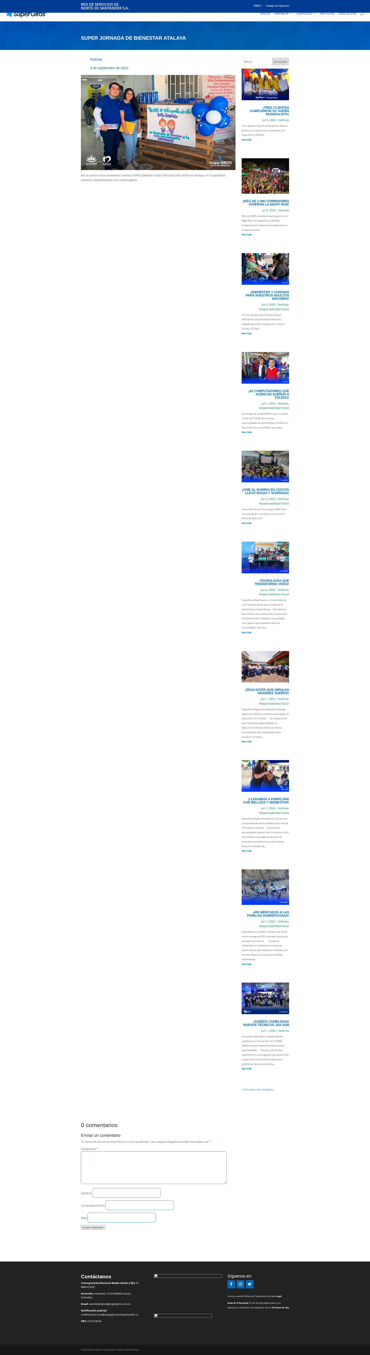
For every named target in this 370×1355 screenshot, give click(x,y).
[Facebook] (231, 1284)
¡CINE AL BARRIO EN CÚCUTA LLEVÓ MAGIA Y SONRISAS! (265, 491)
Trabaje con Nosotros (277, 6)
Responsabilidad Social (274, 309)
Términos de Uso (280, 1307)
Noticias (96, 59)
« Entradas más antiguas (257, 1089)
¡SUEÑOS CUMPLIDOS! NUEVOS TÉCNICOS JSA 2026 (266, 1023)
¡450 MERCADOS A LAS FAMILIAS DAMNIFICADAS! (268, 913)
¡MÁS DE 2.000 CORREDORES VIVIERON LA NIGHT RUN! (266, 202)
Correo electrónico (93, 1205)
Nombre (86, 1193)
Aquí (279, 1296)
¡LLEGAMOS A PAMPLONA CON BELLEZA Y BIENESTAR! (266, 800)
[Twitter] (250, 1284)
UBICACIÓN (347, 14)
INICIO (265, 14)
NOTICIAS (327, 14)
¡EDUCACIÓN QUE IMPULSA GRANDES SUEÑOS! (267, 691)
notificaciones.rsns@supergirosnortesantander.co (109, 1314)
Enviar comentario (92, 1227)
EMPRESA (281, 14)
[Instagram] (240, 1284)
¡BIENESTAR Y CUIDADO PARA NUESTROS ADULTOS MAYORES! (267, 295)
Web (84, 1218)
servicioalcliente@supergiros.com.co (110, 1304)
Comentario (89, 1149)
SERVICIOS (304, 14)
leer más (246, 139)
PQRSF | (258, 6)
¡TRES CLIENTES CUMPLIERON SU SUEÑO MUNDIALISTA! (269, 111)
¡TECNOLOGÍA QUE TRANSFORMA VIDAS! (272, 582)
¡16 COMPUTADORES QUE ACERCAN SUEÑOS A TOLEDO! (268, 394)
